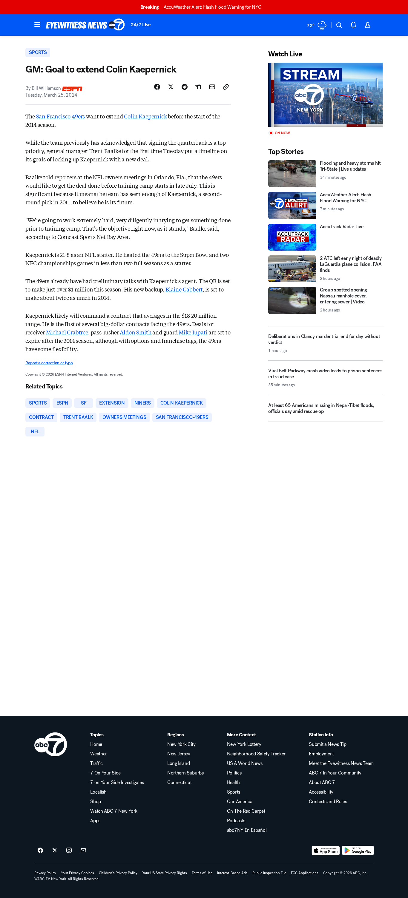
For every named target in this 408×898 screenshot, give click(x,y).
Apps (95, 820)
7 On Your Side (105, 773)
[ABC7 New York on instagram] (69, 851)
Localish (98, 792)
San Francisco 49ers (60, 116)
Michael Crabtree (67, 332)
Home (96, 744)
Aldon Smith (135, 332)
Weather (98, 754)
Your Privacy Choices (77, 873)
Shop (95, 801)
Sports (233, 792)
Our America (239, 801)
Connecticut (179, 782)
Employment (321, 754)
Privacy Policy (45, 873)
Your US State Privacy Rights (164, 873)
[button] (37, 24)
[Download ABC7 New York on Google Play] (358, 850)
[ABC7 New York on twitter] (55, 851)
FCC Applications (304, 873)
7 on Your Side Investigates (117, 782)
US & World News (245, 763)
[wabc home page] (50, 744)
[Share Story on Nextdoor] (198, 87)
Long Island (178, 763)
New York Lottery (244, 744)
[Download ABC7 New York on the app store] (326, 850)
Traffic (96, 763)
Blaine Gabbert (184, 289)
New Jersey (178, 754)
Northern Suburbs (185, 773)
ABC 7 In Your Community (335, 773)
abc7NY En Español (247, 830)
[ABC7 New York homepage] (85, 25)
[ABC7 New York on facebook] (40, 851)
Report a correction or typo (49, 363)
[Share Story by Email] (212, 87)
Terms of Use (202, 873)
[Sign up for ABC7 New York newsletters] (83, 851)
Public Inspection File (269, 873)
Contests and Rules (328, 801)
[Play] (325, 95)
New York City (181, 744)
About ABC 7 (322, 782)
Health (233, 782)
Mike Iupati (193, 332)
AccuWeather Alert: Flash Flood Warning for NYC (200, 7)
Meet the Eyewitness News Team (341, 763)
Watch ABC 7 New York (113, 811)
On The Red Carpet (246, 811)
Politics (234, 773)
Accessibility (321, 792)
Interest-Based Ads (232, 873)
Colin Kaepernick (145, 116)
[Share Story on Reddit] (185, 87)
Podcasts (236, 820)
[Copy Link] (226, 87)
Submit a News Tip (327, 744)
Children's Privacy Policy (118, 873)
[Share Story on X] (171, 87)
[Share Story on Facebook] (157, 87)
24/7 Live (141, 24)
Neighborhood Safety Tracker (256, 754)
